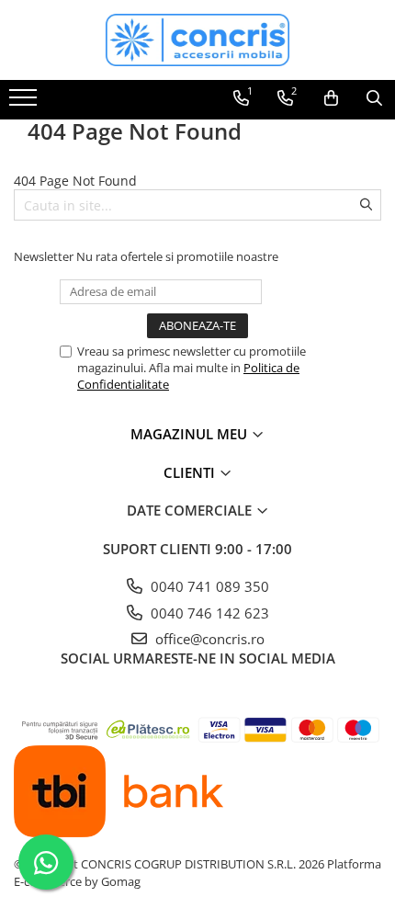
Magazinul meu (190, 434)
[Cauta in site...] (374, 98)
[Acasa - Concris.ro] (197, 40)
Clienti (191, 472)
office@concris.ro (208, 639)
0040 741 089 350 (208, 586)
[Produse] (25, 103)
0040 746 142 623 (208, 613)
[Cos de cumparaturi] (331, 98)
